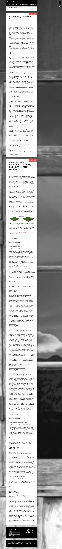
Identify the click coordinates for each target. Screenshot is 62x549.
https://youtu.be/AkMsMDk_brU (14, 141)
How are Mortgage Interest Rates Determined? (20, 18)
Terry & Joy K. (11, 535)
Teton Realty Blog (13, 1)
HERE (29, 177)
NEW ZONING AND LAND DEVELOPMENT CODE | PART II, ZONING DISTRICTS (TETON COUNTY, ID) (20, 166)
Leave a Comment (33, 14)
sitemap (27, 543)
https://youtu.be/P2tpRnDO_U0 (14, 154)
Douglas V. (11, 531)
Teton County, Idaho (25, 178)
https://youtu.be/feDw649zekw (18, 146)
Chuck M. (10, 533)
